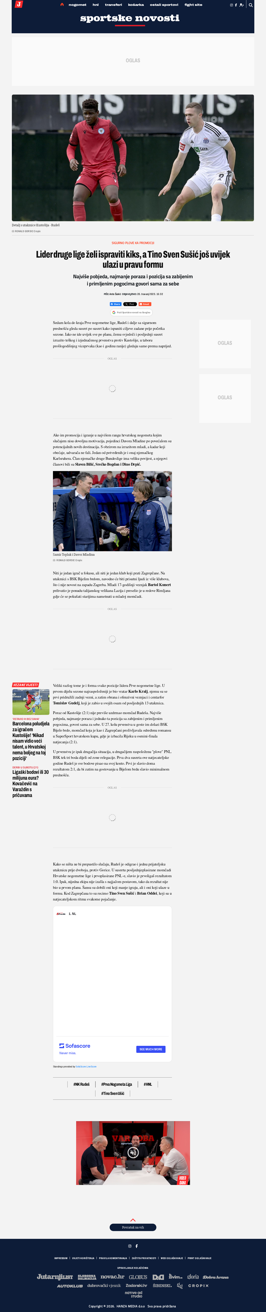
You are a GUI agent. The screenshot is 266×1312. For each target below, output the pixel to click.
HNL (96, 4)
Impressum (61, 1258)
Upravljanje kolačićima (132, 1268)
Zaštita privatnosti (144, 1258)
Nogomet (77, 4)
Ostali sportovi (164, 4)
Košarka (136, 4)
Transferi (113, 4)
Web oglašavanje (172, 1258)
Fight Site (193, 4)
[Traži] (251, 5)
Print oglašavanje (199, 1258)
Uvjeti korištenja (83, 1258)
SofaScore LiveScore (86, 1066)
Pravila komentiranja (113, 1258)
